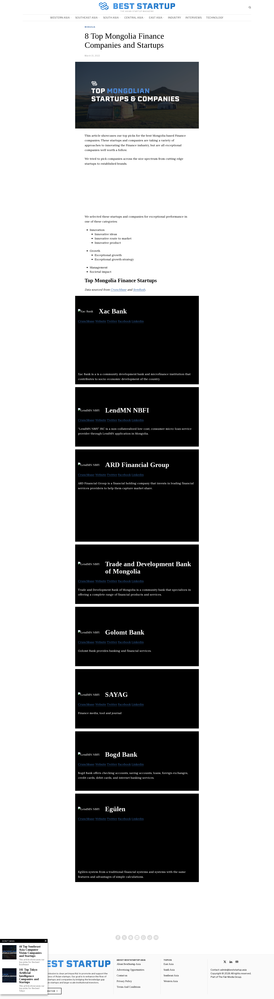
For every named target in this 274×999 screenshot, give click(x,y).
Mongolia (90, 27)
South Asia (169, 969)
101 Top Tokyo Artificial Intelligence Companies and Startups (29, 976)
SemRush (139, 289)
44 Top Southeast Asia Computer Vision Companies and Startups (30, 951)
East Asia (168, 964)
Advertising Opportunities (130, 969)
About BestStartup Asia (129, 964)
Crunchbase (119, 289)
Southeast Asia (171, 975)
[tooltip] (118, 937)
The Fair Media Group (230, 977)
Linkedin (138, 321)
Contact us (122, 975)
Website (100, 321)
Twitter (112, 321)
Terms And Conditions (128, 987)
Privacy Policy (124, 981)
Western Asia (171, 981)
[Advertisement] (137, 192)
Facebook (124, 321)
